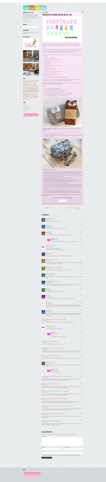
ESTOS (45, 92)
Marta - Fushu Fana (52, 259)
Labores (49, 203)
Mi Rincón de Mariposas (52, 72)
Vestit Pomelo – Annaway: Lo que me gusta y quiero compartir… (58, 406)
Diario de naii (51, 218)
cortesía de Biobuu (61, 133)
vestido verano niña (75, 203)
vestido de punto (26, 97)
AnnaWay (50, 310)
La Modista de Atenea (51, 69)
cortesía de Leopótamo (68, 92)
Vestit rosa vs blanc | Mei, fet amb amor (52, 355)
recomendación (26, 93)
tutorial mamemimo (30, 96)
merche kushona (51, 274)
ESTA (45, 133)
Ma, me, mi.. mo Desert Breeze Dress (54, 65)
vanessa (49, 253)
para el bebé (26, 89)
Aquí (28, 33)
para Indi (32, 89)
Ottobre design (30, 88)
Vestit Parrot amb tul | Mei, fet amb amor (52, 413)
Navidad (29, 87)
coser (25, 84)
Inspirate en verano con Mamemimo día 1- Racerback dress (73, 208)
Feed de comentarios (26, 108)
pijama (26, 92)
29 (53, 203)
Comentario (44, 436)
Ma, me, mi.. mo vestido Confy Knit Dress (55, 71)
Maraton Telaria (25, 87)
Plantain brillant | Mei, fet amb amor (52, 421)
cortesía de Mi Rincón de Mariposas (66, 94)
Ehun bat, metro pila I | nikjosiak (51, 341)
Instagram (71, 43)
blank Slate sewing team (27, 80)
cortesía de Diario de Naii (62, 95)
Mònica (44, 203)
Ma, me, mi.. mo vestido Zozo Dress (54, 74)
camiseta (27, 81)
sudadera (35, 93)
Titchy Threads (29, 95)
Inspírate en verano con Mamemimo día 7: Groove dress (56, 391)
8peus (49, 302)
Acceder (24, 104)
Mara (49, 288)
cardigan (31, 81)
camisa (24, 81)
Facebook (66, 43)
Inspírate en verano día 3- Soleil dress (52, 383)
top (32, 95)
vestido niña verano (26, 99)
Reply (81, 218)
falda (31, 84)
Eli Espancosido (51, 362)
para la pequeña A (66, 203)
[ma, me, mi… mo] (35, 9)
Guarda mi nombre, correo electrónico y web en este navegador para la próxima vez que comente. (61, 455)
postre (28, 92)
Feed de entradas (26, 106)
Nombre (43, 447)
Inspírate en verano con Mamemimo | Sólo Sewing (55, 398)
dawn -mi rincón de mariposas (55, 267)
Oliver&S (37, 87)
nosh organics (33, 87)
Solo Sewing (50, 75)
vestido (70, 203)
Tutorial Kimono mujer (47, 207)
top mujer (34, 95)
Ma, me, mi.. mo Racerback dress (55, 59)
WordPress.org (25, 110)
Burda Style (36, 80)
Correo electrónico (67, 447)
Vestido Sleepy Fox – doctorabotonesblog (53, 348)
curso (29, 84)
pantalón (36, 88)
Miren (49, 225)
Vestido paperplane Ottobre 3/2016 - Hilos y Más (54, 319)
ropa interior (31, 93)
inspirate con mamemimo (59, 203)
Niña (51, 203)
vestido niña (35, 97)
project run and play (33, 92)
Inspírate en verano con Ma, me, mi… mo (57, 14)
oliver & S (24, 88)
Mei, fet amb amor (52, 245)
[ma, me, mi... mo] (31, 116)
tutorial (24, 96)
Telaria (24, 95)
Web (42, 451)
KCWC (34, 85)
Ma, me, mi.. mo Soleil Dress (53, 62)
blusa (33, 80)
